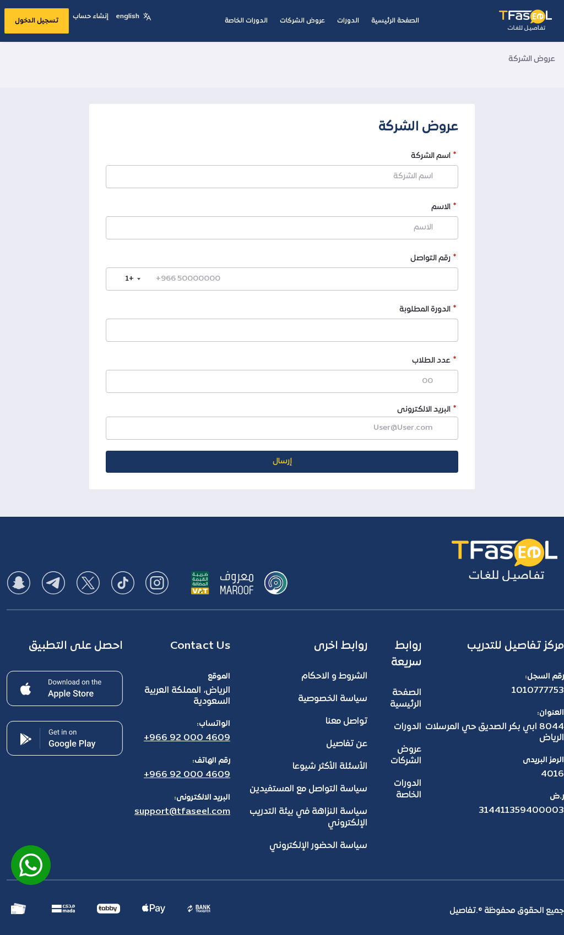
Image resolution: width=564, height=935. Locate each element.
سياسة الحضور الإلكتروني (318, 845)
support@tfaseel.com (182, 811)
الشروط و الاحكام (334, 676)
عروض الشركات (406, 755)
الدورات (407, 726)
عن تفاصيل (346, 744)
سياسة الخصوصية (332, 698)
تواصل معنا (346, 721)
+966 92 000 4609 (187, 737)
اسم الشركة (431, 157)
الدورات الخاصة (407, 789)
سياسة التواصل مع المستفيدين (308, 789)
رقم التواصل (430, 259)
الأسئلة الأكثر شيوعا (329, 766)
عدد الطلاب (431, 362)
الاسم (441, 208)
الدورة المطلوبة (425, 311)
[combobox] (125, 279)
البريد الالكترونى (424, 410)
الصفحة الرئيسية (405, 698)
